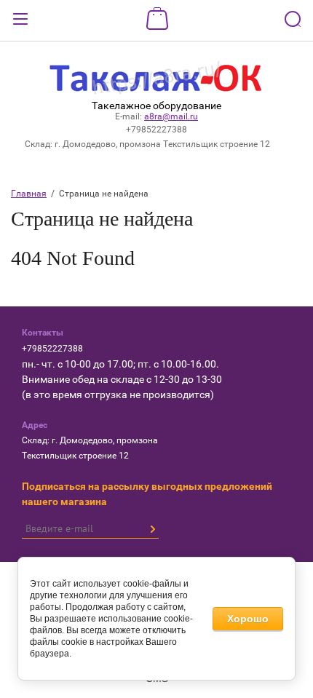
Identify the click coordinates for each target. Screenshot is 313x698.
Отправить (152, 529)
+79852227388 (156, 129)
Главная (29, 194)
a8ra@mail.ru (171, 116)
